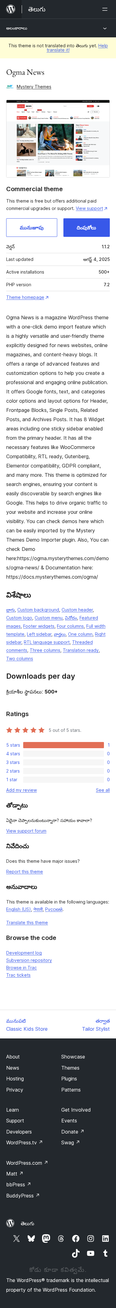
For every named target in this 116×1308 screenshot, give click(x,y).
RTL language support (47, 642)
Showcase (73, 1057)
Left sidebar (39, 634)
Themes (70, 1068)
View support (89, 208)
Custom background (38, 609)
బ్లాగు (10, 609)
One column (80, 634)
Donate (72, 1132)
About (13, 1057)
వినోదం (71, 617)
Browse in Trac (21, 967)
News (12, 1068)
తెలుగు (27, 1223)
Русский (53, 909)
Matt (15, 1174)
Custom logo (19, 617)
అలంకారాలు (16, 28)
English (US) (18, 909)
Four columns (70, 626)
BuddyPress (23, 1196)
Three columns (45, 650)
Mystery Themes (34, 86)
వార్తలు (60, 634)
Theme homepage (25, 297)
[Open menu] (106, 9)
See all (103, 790)
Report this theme (24, 871)
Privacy (14, 1090)
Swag (70, 1142)
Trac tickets (18, 975)
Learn (12, 1110)
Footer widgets (38, 626)
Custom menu (48, 617)
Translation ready (81, 650)
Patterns (71, 1090)
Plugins (69, 1078)
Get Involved (76, 1110)
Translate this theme (27, 922)
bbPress (18, 1184)
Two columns (19, 658)
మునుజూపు (32, 227)
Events (69, 1120)
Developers (19, 1132)
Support (15, 1120)
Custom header (77, 609)
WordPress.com (27, 1163)
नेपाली (38, 909)
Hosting (15, 1078)
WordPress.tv (24, 1142)
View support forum (26, 830)
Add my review (21, 790)
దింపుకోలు (86, 227)
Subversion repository (29, 960)
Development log (24, 952)
